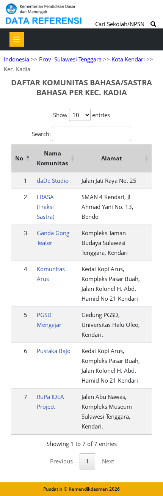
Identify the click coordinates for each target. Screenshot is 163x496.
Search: (41, 134)
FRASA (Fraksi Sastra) (45, 206)
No (19, 158)
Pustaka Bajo (54, 351)
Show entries (81, 115)
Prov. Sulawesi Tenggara (70, 59)
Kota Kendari (128, 59)
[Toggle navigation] (16, 39)
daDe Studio (53, 180)
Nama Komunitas (52, 158)
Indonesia (16, 59)
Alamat (111, 158)
